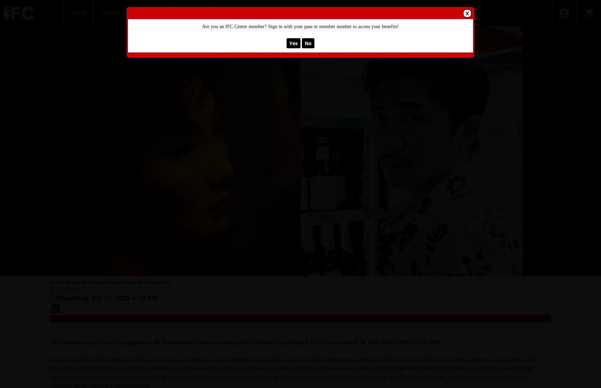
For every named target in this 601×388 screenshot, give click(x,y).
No (308, 43)
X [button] (467, 13)
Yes (293, 43)
